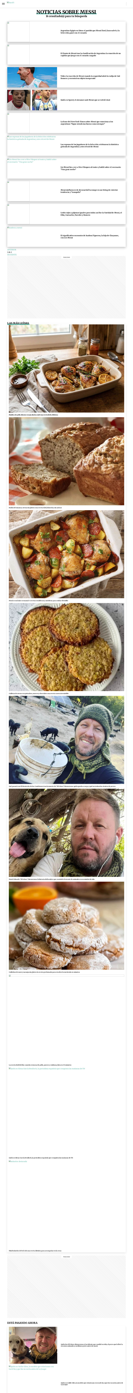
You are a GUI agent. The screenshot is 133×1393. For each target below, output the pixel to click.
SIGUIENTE (12, 255)
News (56, 4)
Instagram (95, 3)
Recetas (64, 4)
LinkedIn (123, 3)
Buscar (129, 3)
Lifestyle (48, 4)
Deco (72, 4)
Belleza (39, 4)
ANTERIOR (11, 250)
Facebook (100, 3)
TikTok (109, 3)
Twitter (104, 3)
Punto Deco (81, 4)
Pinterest (118, 3)
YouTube (114, 3)
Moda (31, 4)
